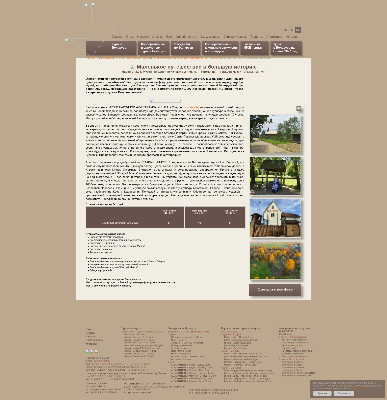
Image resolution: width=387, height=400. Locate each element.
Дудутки (175, 348)
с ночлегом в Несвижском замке (298, 373)
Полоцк (183, 356)
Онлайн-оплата (186, 36)
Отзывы (157, 36)
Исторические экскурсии (294, 340)
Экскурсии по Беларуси (182, 328)
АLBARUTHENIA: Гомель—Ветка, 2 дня (191, 381)
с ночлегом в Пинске (292, 370)
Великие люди (289, 348)
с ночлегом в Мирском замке (296, 375)
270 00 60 (107, 363)
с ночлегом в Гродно (292, 365)
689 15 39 (140, 366)
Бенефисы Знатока (181, 359)
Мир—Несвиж (178, 340)
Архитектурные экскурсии (295, 342)
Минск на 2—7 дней (134, 334)
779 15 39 (108, 366)
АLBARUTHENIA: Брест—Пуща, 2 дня (190, 365)
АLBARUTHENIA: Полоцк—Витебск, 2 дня (192, 373)
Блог (169, 36)
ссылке (357, 388)
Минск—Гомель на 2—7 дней (139, 356)
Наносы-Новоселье (181, 353)
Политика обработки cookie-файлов (208, 392)
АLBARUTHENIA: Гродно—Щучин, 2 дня (191, 367)
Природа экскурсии (292, 345)
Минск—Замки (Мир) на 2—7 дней (142, 348)
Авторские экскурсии (292, 353)
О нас (130, 36)
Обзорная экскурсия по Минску (187, 337)
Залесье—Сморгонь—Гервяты (187, 343)
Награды (91, 336)
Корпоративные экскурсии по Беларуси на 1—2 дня (187, 58)
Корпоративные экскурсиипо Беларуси (294, 329)
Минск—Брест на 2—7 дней (138, 337)
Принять (322, 393)
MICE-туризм (252, 47)
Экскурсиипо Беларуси (183, 45)
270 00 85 (132, 363)
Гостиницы (251, 44)
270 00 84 (120, 363)
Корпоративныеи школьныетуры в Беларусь (153, 47)
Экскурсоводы (210, 36)
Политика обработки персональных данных (212, 390)
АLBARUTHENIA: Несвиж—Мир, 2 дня (190, 370)
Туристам (256, 36)
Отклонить (344, 393)
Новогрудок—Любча (181, 345)
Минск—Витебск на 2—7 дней (139, 342)
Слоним (193, 356)
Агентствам (274, 36)
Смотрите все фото (275, 289)
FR (291, 29)
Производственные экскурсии (297, 351)
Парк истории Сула (181, 351)
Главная (117, 36)
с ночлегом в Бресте (292, 362)
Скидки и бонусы (235, 36)
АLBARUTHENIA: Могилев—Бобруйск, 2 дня (193, 376)
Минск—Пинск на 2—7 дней (138, 353)
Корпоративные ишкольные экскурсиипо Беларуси (221, 47)
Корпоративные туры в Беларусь (240, 328)
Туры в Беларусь (119, 45)
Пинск (201, 356)
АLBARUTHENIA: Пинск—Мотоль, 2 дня (191, 378)
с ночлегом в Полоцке (293, 367)
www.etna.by (191, 107)
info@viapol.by (102, 360)
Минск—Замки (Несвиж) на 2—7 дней (143, 345)
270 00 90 (120, 376)
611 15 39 (108, 379)
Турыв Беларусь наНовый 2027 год (285, 47)
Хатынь (184, 348)
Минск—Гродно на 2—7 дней (139, 340)
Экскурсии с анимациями (295, 356)
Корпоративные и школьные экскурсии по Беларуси (126, 58)
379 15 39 (144, 363)
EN (285, 29)
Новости (143, 36)
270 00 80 (107, 376)
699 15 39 (143, 369)
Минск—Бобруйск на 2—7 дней (140, 351)
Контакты (292, 36)
